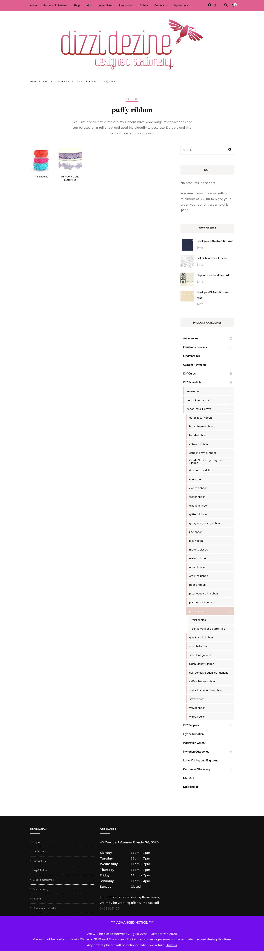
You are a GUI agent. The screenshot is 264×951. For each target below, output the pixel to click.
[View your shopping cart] (232, 5)
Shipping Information (45, 908)
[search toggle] (226, 5)
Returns (37, 898)
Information (126, 5)
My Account (181, 5)
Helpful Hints (40, 870)
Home (33, 5)
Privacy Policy (40, 889)
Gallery (144, 5)
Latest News (105, 5)
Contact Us (161, 5)
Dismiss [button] (171, 945)
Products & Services (55, 5)
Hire (89, 5)
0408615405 (110, 908)
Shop (77, 5)
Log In (36, 842)
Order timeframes (43, 879)
